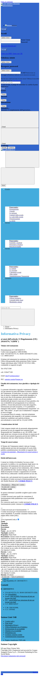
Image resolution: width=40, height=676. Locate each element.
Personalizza (6, 485)
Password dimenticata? (8, 46)
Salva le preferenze (17, 577)
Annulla (4, 147)
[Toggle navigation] (18, 176)
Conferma (11, 147)
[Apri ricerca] (22, 159)
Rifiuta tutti (18, 485)
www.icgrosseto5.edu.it (9, 519)
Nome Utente (25, 40)
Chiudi (4, 94)
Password (24, 42)
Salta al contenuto (7, 2)
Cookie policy (10, 621)
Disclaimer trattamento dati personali (13, 656)
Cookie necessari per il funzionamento (14, 510)
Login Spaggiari (17, 80)
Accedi (4, 29)
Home (7, 326)
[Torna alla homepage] (20, 150)
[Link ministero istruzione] (10, 4)
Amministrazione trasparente (14, 636)
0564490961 (12, 594)
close (3, 185)
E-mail (23, 73)
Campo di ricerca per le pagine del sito (14, 306)
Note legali (8, 623)
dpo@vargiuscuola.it (12, 376)
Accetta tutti (8, 487)
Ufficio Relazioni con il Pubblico (16, 627)
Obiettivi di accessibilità (13, 631)
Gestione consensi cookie (13, 635)
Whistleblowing (10, 633)
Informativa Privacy (11, 625)
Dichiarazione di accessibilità (15, 629)
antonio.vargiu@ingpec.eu (14, 379)
